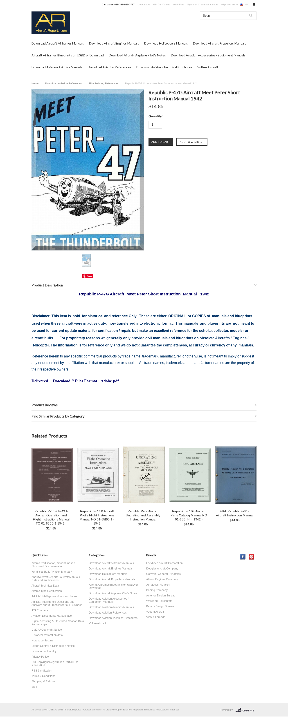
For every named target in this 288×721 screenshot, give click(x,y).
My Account (143, 4)
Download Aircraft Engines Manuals (114, 43)
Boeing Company (157, 590)
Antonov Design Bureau (161, 595)
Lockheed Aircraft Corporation (164, 563)
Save (89, 276)
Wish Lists (178, 4)
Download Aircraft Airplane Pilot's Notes (137, 55)
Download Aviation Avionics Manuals (57, 67)
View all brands (155, 617)
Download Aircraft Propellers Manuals (219, 43)
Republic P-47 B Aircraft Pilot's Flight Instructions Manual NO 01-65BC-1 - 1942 (97, 517)
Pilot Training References (103, 83)
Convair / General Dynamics (163, 574)
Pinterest (251, 557)
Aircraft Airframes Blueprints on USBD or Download (68, 55)
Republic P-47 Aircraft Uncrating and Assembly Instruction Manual (143, 515)
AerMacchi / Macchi (158, 584)
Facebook (243, 557)
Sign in (190, 4)
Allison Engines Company (162, 579)
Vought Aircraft (155, 611)
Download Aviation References (109, 67)
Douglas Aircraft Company (162, 568)
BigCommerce (245, 710)
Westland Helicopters (159, 601)
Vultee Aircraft (207, 67)
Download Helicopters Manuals (166, 43)
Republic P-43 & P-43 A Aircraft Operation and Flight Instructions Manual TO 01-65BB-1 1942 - (51, 517)
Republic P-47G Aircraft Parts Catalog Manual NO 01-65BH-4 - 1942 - (189, 515)
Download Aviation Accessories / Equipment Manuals (208, 55)
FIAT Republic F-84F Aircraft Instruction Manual (234, 513)
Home (35, 83)
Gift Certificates (161, 4)
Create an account (208, 4)
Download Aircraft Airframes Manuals (58, 43)
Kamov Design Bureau (160, 606)
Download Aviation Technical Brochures (164, 67)
